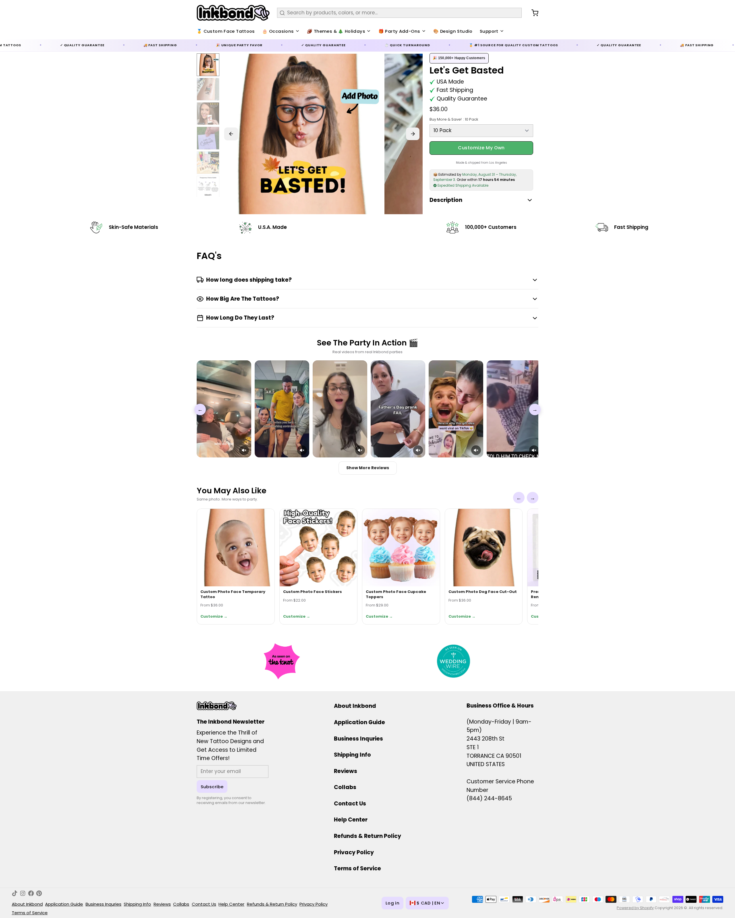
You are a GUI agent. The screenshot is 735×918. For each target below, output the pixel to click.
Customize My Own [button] (481, 147)
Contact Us (350, 803)
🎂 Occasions (278, 31)
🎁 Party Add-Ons (399, 31)
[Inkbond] (233, 13)
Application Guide (359, 722)
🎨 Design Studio (453, 31)
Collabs (345, 787)
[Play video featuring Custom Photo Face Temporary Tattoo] (224, 408)
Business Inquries (358, 739)
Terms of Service (357, 868)
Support (489, 31)
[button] (244, 450)
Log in (392, 903)
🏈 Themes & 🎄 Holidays (336, 31)
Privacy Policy (354, 852)
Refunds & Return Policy (367, 836)
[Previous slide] (231, 133)
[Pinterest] (39, 893)
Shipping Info (352, 755)
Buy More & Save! (454, 119)
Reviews (345, 771)
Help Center (351, 820)
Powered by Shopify (635, 907)
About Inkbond (355, 706)
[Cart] (532, 12)
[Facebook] (31, 893)
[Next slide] (413, 133)
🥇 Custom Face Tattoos (226, 31)
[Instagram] (23, 893)
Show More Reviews (367, 468)
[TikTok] (15, 893)
